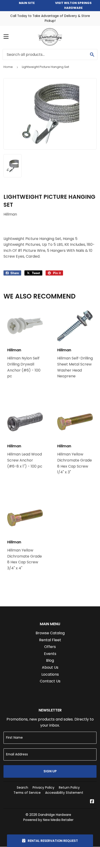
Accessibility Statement (64, 792)
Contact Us (50, 681)
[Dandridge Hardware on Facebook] (92, 801)
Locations (50, 674)
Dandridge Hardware (54, 814)
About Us (50, 667)
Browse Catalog (50, 633)
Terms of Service (27, 792)
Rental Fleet (50, 640)
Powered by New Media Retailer (48, 819)
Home (8, 67)
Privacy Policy (43, 787)
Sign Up (50, 771)
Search (22, 787)
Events (50, 653)
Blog (50, 660)
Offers (50, 646)
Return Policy (69, 787)
